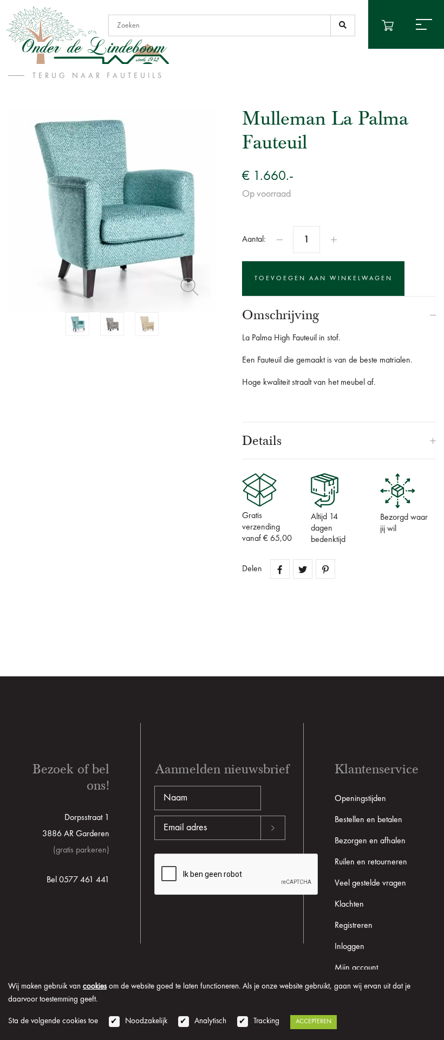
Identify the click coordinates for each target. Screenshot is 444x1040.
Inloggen (349, 946)
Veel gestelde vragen (370, 883)
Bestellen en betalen (368, 820)
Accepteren (313, 1021)
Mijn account (356, 968)
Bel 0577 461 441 (78, 880)
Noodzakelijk (146, 1021)
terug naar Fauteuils (98, 76)
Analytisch (210, 1021)
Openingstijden (360, 798)
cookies (95, 987)
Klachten (349, 904)
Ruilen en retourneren (371, 862)
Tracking (266, 1021)
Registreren (354, 925)
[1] (342, 25)
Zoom (189, 286)
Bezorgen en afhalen (370, 841)
